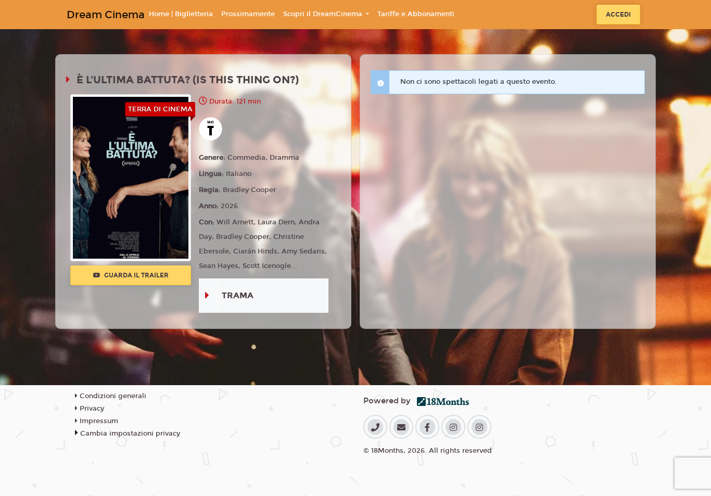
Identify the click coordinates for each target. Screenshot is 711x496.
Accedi (618, 14)
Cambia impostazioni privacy (130, 433)
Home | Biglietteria (181, 14)
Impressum (98, 421)
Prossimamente (248, 14)
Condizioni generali (112, 396)
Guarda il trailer (136, 275)
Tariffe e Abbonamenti (415, 14)
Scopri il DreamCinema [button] (323, 14)
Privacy (91, 408)
